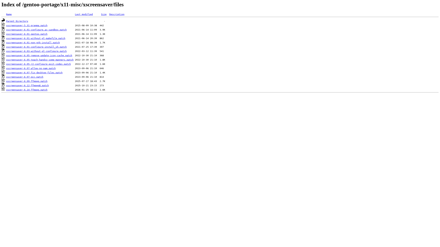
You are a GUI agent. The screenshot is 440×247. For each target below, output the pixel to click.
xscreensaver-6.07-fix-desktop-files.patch (34, 72)
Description (116, 14)
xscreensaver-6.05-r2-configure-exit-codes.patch (38, 64)
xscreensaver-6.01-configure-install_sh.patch (36, 47)
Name (9, 14)
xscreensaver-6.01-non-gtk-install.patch (33, 42)
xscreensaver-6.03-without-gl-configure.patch (36, 51)
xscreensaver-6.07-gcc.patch (24, 77)
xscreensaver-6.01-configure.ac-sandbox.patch (36, 29)
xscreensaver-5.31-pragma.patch (26, 25)
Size (104, 14)
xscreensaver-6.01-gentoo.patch (26, 34)
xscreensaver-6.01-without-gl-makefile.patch (35, 38)
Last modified (84, 14)
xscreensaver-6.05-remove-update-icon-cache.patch (39, 55)
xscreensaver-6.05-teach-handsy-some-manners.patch (40, 59)
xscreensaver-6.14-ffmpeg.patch (26, 90)
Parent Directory (17, 21)
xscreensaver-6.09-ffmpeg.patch (26, 81)
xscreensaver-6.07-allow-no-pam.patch (31, 68)
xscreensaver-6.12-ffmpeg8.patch (27, 85)
